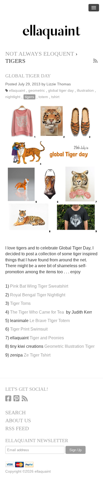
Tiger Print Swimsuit (29, 329)
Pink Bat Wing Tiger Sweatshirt (39, 286)
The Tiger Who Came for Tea (37, 312)
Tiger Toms (20, 303)
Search (15, 412)
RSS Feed (17, 428)
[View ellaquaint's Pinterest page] (16, 399)
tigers (29, 97)
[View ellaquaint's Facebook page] (8, 399)
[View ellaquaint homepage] (51, 32)
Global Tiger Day (28, 75)
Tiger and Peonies (47, 338)
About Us (18, 420)
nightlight (12, 97)
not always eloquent (39, 53)
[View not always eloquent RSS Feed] (95, 61)
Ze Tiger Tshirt (37, 355)
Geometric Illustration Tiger (69, 346)
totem (43, 97)
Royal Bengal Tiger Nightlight (37, 295)
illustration (85, 91)
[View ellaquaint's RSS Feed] (25, 399)
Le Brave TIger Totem (50, 320)
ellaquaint (17, 91)
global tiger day (61, 91)
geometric (36, 91)
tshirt (55, 97)
